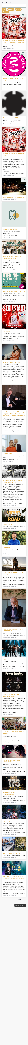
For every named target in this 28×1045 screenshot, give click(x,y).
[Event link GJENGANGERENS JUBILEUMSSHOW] (14, 783)
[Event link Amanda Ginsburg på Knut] (14, 352)
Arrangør (5, 12)
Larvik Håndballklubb (8, 48)
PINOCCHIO (6, 821)
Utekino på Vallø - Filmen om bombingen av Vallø (12, 257)
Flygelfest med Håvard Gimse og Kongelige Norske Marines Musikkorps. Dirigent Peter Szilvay (14, 414)
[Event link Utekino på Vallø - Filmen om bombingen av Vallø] (14, 247)
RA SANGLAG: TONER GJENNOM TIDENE (13, 733)
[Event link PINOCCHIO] (14, 812)
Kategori (18, 9)
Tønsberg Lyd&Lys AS (9, 269)
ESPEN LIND (6, 547)
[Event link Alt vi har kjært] (14, 443)
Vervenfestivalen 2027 (10, 118)
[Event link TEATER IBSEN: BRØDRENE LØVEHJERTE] (14, 751)
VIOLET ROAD (7, 524)
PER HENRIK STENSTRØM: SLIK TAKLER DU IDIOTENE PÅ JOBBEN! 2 (14, 878)
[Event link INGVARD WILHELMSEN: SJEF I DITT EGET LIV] (14, 608)
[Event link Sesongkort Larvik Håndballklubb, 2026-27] (14, 139)
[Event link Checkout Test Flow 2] (14, 214)
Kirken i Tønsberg (8, 461)
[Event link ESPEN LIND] (14, 538)
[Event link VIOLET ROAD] (14, 515)
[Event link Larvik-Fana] (14, 316)
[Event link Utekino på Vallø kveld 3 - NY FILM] (14, 281)
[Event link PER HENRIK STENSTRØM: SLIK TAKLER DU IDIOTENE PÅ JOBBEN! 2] (14, 868)
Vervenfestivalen (7, 123)
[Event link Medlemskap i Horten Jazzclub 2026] (14, 64)
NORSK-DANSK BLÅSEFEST (12, 853)
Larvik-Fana (6, 331)
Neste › (20, 899)
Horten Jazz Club (8, 88)
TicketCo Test (6, 237)
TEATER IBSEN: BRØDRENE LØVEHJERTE (11, 761)
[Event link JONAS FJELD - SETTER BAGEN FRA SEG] (14, 564)
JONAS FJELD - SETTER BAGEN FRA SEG (13, 574)
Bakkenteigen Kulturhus (9, 199)
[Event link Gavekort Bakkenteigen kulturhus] (14, 186)
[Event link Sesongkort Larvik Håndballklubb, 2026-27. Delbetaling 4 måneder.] (14, 26)
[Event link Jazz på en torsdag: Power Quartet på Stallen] (14, 682)
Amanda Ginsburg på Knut (11, 362)
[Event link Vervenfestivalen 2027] (14, 103)
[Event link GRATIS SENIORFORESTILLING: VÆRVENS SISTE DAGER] (14, 471)
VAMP (5, 659)
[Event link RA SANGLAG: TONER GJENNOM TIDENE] (14, 723)
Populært (10, 9)
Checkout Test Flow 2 (10, 229)
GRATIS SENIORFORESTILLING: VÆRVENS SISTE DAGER (13, 481)
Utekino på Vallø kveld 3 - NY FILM (14, 291)
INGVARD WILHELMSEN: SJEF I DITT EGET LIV (13, 630)
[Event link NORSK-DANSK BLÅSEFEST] (14, 844)
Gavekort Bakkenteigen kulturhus (14, 197)
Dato (4, 9)
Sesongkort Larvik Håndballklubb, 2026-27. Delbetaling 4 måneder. (14, 41)
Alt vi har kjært (7, 453)
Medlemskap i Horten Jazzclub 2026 (13, 79)
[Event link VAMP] (14, 648)
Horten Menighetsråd (8, 432)
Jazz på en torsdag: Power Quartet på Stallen (11, 695)
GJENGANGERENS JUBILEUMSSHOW (9, 793)
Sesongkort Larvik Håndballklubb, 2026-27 (14, 154)
